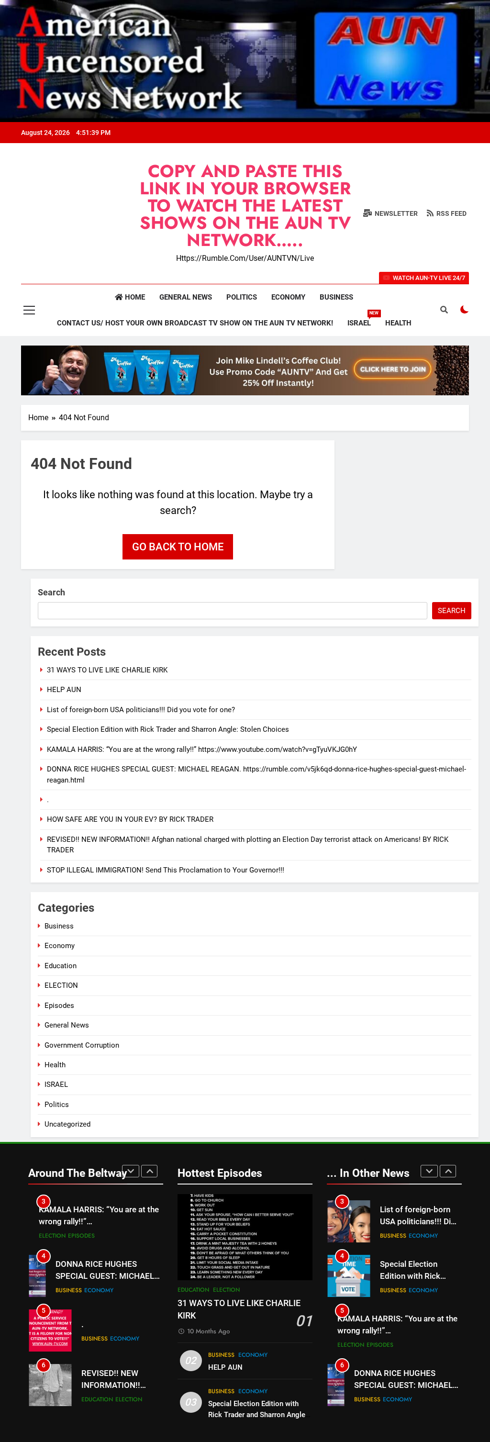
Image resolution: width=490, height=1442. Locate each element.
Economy (288, 297)
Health (398, 323)
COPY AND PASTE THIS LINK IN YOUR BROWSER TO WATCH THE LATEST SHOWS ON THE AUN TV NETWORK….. (245, 205)
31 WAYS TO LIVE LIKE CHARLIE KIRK (107, 670)
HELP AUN (64, 689)
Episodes (59, 1005)
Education (61, 965)
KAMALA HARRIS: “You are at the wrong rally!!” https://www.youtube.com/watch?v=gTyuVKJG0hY (202, 749)
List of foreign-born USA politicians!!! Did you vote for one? (141, 709)
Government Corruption (82, 1045)
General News (185, 297)
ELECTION (61, 985)
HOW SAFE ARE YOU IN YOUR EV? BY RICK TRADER (130, 819)
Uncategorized (67, 1124)
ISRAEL (362, 319)
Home (134, 297)
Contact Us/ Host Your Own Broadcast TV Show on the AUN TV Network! (195, 323)
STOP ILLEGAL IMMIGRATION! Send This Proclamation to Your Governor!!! (165, 870)
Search (51, 592)
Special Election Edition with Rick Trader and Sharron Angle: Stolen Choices (168, 729)
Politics (241, 297)
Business (336, 297)
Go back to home (177, 547)
